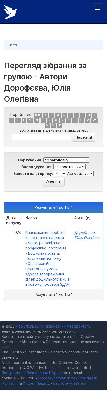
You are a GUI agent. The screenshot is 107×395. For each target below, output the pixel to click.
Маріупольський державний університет (52, 326)
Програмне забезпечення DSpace (32, 373)
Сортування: (30, 160)
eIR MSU (13, 45)
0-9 (37, 115)
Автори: (74, 173)
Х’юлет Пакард (36, 383)
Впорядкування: (37, 167)
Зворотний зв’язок (69, 383)
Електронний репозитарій (11, 12)
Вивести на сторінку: (33, 173)
